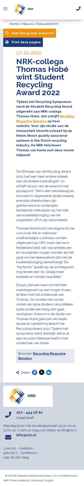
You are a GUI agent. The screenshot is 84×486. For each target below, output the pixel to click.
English (49, 480)
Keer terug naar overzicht (32, 33)
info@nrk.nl (26, 435)
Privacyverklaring (20, 480)
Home (14, 24)
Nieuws (27, 24)
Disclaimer (37, 480)
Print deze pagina (26, 42)
